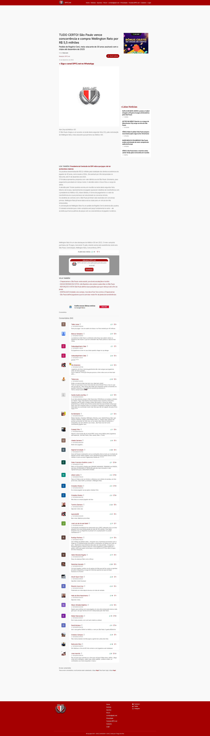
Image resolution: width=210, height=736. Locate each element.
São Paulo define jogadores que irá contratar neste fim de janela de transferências (88, 295)
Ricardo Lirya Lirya (77, 586)
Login (149, 3)
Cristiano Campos (77, 635)
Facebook (137, 704)
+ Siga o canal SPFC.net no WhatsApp (76, 63)
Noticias (93, 3)
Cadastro (143, 3)
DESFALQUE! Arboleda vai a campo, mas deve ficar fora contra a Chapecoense (87, 292)
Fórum (105, 3)
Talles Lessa (75, 324)
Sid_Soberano (75, 365)
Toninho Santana (76, 505)
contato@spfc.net (113, 3)
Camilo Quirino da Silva (78, 395)
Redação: (64, 56)
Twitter (136, 706)
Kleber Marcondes (77, 616)
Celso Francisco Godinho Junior (81, 462)
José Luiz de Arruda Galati (79, 523)
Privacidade (124, 3)
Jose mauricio (75, 653)
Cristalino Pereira (76, 486)
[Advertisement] (105, 18)
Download (89, 269)
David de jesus (75, 625)
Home (87, 3)
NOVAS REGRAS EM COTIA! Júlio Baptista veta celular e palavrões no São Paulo (87, 284)
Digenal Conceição (77, 450)
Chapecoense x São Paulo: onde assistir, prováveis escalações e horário (84, 281)
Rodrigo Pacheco (76, 537)
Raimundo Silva (76, 644)
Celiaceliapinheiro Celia (78, 346)
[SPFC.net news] (89, 307)
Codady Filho (75, 429)
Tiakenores (74, 379)
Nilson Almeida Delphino (79, 605)
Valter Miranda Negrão (78, 555)
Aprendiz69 (75, 514)
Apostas (99, 3)
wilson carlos (75, 475)
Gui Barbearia (75, 414)
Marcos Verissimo (77, 334)
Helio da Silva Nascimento (79, 595)
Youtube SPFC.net (134, 3)
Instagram (137, 708)
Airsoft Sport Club (77, 577)
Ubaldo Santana (76, 440)
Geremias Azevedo (77, 564)
